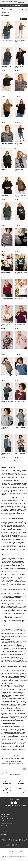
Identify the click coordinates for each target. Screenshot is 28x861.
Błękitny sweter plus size (20, 375)
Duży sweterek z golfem (6, 195)
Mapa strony (4, 825)
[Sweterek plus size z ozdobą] (7, 82)
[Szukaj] (24, 9)
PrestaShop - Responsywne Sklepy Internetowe (14, 851)
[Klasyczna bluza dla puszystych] (7, 133)
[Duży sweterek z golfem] (7, 185)
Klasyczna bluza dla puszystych (7, 143)
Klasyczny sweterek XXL (19, 298)
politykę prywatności (15, 774)
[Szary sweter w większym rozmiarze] (21, 159)
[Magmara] (7, 9)
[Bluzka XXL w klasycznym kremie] (7, 314)
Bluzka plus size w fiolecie (20, 324)
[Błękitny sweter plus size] (21, 366)
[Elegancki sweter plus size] (21, 82)
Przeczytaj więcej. (21, 2)
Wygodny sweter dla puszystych (19, 144)
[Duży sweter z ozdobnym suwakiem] (21, 185)
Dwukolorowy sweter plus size (7, 375)
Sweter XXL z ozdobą (5, 169)
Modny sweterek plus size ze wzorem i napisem (20, 221)
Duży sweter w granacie (6, 66)
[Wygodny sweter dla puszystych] (21, 133)
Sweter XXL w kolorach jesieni (21, 453)
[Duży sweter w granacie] (7, 56)
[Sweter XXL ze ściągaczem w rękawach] (7, 391)
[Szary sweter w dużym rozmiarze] (7, 417)
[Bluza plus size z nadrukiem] (21, 417)
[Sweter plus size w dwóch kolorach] (7, 443)
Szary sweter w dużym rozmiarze (5, 428)
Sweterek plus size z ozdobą (6, 92)
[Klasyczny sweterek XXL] (21, 288)
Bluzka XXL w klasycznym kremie (6, 325)
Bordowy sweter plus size (20, 401)
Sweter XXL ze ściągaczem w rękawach (7, 402)
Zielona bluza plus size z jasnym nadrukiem (21, 273)
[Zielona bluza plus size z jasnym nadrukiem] (21, 262)
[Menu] (20, 9)
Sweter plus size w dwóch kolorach (6, 454)
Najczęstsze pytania (6, 822)
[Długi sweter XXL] (7, 211)
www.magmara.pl (10, 849)
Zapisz (24, 769)
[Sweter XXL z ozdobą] (7, 159)
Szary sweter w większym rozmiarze (20, 170)
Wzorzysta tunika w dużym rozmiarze (20, 247)
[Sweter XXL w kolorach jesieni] (21, 443)
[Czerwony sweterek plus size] (7, 288)
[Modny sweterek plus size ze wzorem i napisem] (21, 211)
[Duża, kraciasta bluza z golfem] (7, 340)
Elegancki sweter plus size (20, 92)
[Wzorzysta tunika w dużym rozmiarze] (21, 237)
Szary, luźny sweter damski (6, 40)
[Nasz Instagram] (15, 802)
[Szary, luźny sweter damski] (7, 30)
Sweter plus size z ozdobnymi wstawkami (7, 118)
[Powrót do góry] (25, 858)
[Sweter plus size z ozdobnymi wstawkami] (7, 108)
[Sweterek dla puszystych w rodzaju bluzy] (21, 108)
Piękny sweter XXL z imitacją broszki (20, 41)
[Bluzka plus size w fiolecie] (21, 314)
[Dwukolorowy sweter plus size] (7, 366)
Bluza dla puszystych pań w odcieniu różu (20, 350)
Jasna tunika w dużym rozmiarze (5, 273)
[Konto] (22, 9)
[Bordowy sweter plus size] (21, 391)
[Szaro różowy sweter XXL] (7, 237)
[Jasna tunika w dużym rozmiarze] (7, 262)
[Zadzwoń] (22, 858)
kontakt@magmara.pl (17, 806)
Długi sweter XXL (4, 221)
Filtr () (24, 19)
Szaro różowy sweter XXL (6, 246)
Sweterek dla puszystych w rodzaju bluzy (20, 118)
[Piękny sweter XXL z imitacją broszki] (21, 30)
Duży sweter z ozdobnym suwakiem (20, 196)
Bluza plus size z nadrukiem (20, 427)
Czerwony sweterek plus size (7, 298)
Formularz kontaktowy (7, 823)
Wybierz (4, 19)
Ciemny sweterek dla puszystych (19, 67)
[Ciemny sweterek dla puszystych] (21, 56)
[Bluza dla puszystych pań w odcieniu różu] (21, 340)
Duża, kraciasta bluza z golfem (7, 349)
